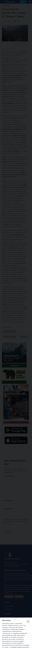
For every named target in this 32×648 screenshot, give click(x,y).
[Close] (28, 621)
